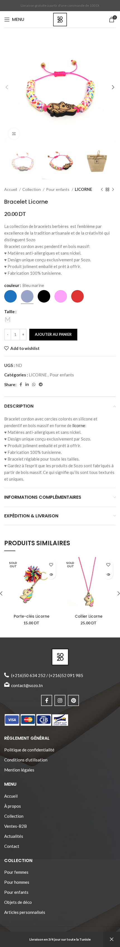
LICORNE (83, 189)
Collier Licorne (88, 616)
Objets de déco (18, 902)
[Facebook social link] (21, 384)
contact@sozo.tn (27, 685)
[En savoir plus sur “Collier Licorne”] (108, 574)
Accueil (11, 189)
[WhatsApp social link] (33, 384)
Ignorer (111, 939)
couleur (11, 285)
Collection (32, 189)
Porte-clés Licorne (31, 616)
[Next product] (113, 190)
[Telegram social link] (40, 384)
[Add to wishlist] (51, 564)
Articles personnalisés (24, 912)
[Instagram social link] (60, 700)
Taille (9, 311)
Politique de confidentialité (29, 749)
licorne (78, 425)
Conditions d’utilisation (25, 759)
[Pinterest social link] (73, 700)
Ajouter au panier (53, 334)
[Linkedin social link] (27, 384)
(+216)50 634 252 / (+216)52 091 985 (47, 675)
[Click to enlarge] (14, 133)
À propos (12, 806)
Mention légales (19, 769)
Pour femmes (16, 872)
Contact (11, 846)
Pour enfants (58, 189)
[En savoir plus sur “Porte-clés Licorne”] (51, 574)
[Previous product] (102, 190)
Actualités (13, 836)
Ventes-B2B (15, 826)
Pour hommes (16, 882)
